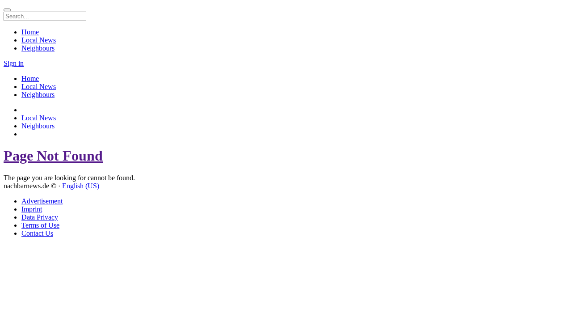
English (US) (80, 186)
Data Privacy (39, 217)
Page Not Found (53, 156)
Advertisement (42, 201)
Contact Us (37, 233)
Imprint (31, 209)
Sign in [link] (14, 63)
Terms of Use (40, 225)
